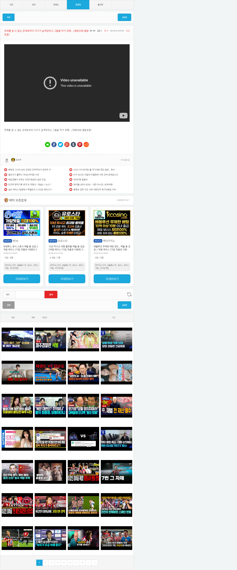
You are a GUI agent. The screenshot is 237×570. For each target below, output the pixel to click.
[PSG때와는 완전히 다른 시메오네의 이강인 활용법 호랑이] (116, 472)
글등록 (124, 17)
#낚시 (29, 265)
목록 (8, 17)
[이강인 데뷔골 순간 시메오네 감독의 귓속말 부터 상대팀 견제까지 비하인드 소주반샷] (83, 505)
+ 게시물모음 (124, 160)
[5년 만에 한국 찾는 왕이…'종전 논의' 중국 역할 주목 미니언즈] (17, 472)
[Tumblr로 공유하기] (73, 145)
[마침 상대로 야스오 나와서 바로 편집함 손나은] (83, 439)
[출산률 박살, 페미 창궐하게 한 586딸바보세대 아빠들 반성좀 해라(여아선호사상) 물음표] (17, 372)
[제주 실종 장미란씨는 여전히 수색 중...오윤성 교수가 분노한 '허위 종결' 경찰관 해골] (17, 405)
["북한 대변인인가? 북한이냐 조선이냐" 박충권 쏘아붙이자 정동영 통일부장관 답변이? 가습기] (50, 405)
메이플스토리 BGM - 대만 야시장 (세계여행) (93, 184)
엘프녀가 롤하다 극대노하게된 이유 (23, 174)
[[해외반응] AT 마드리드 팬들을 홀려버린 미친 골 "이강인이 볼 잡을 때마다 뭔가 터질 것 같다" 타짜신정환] (116, 505)
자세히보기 (21, 278)
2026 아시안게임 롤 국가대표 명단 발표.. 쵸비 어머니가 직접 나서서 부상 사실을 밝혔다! (95, 169)
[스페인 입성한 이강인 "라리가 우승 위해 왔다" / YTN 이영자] (50, 538)
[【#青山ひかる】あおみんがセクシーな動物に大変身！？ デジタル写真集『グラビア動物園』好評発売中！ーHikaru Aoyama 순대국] (116, 372)
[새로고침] (129, 294)
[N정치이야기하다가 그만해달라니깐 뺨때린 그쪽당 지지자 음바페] (17, 339)
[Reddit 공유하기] (86, 145)
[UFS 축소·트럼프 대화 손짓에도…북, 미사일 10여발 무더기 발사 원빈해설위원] (116, 439)
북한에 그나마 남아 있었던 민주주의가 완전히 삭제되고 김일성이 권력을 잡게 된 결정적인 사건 (30, 169)
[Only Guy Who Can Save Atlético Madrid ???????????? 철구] (17, 538)
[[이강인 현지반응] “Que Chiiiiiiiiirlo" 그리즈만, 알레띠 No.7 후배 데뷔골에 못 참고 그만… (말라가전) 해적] (50, 505)
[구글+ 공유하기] (67, 145)
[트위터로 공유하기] (60, 145)
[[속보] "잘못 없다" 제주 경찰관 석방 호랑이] (50, 339)
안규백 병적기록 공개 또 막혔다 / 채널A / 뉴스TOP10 (30, 184)
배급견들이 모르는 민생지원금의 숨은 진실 (27, 179)
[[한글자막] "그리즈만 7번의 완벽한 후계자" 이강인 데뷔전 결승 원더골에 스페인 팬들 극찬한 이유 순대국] (116, 538)
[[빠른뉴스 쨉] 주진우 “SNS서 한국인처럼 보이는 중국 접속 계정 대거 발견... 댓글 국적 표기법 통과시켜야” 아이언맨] (50, 439)
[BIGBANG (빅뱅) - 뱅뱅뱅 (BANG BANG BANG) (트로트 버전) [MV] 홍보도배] (50, 472)
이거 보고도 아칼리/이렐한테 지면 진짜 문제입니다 (95, 174)
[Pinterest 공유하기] (80, 145)
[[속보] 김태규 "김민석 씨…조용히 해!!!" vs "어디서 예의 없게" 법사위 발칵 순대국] (83, 372)
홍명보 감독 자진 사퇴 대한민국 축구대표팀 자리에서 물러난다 (95, 189)
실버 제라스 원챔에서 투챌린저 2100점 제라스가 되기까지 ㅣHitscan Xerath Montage (30, 189)
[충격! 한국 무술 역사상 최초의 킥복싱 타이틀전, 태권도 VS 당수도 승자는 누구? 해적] (50, 372)
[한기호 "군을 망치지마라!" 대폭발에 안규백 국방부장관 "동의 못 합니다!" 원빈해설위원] (83, 405)
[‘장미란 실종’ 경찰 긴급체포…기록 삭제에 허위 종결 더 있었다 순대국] (116, 339)
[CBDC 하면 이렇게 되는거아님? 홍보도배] (116, 405)
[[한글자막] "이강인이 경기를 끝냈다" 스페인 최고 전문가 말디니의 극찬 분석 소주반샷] (83, 538)
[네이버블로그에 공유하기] (47, 145)
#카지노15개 (10, 265)
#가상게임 (14, 268)
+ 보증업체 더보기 (123, 200)
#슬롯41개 (21, 265)
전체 (8, 305)
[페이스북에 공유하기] (54, 145)
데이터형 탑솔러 (80, 179)
